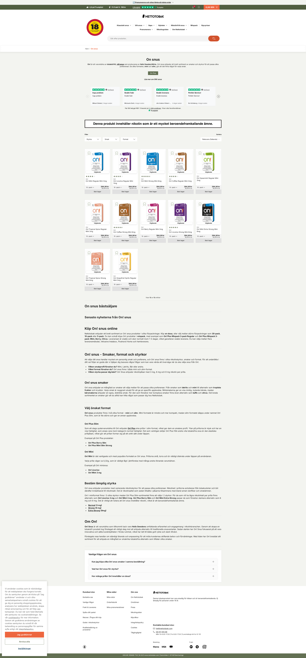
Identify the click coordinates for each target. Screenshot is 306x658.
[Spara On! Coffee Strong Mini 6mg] (116, 204)
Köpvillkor (134, 617)
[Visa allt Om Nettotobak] (186, 29)
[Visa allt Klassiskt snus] (130, 25)
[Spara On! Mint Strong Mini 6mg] (144, 153)
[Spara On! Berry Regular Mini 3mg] (144, 204)
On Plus (153, 73)
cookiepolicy (14, 617)
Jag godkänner (24, 634)
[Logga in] (193, 7)
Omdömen (135, 602)
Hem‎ (87, 49)
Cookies (134, 627)
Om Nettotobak (178, 29)
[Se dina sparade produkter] (199, 7)
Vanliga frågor (88, 602)
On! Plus (131, 428)
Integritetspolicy (137, 622)
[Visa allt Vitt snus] (143, 25)
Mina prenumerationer (115, 607)
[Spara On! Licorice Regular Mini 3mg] (116, 153)
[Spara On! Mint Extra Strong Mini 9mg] (200, 204)
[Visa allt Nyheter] (166, 25)
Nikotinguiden (162, 29)
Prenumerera (145, 29)
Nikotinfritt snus (178, 25)
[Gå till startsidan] (153, 16)
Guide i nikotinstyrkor (91, 622)
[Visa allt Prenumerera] (152, 29)
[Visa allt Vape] (154, 25)
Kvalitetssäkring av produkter (90, 628)
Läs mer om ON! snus (153, 79)
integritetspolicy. (26, 629)
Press (133, 607)
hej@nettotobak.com (164, 628)
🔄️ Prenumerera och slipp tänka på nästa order (152, 2)
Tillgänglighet (136, 633)
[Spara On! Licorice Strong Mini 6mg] (172, 204)
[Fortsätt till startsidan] (188, 591)
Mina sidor (112, 592)
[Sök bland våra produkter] (213, 38)
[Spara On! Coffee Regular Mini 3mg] (172, 153)
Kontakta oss (88, 597)
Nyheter (161, 25)
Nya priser (205, 25)
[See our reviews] (148, 7)
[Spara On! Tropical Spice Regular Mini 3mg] (89, 204)
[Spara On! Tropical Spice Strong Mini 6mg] (89, 253)
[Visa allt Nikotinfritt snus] (186, 25)
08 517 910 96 (161, 632)
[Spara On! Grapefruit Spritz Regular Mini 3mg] (116, 253)
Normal (91, 505)
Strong (91, 508)
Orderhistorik (112, 602)
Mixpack (194, 25)
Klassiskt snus (123, 25)
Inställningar (24, 648)
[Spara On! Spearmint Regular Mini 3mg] (200, 153)
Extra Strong (94, 510)
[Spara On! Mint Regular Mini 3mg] (89, 153)
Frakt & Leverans (89, 607)
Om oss (134, 592)
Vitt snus (138, 25)
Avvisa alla (24, 641)
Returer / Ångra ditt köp (92, 617)
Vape (150, 25)
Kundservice (89, 592)
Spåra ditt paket (89, 612)
